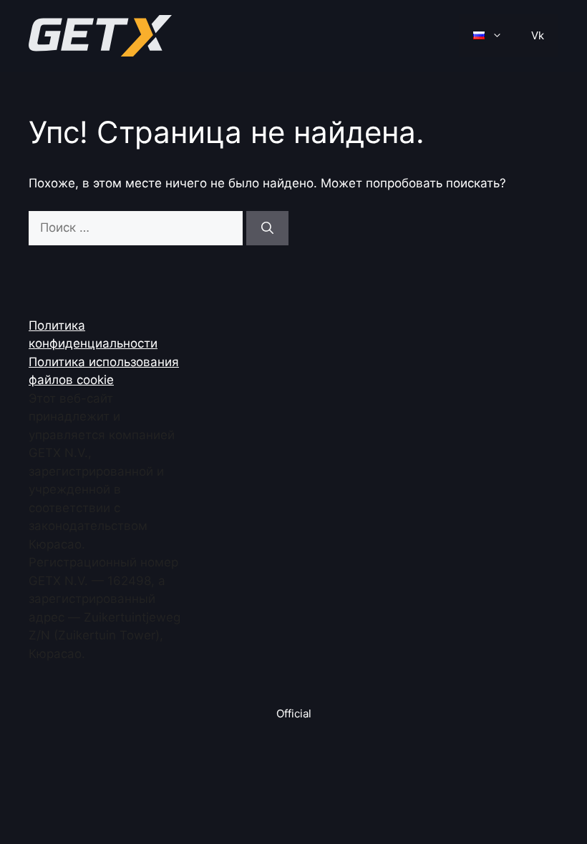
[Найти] (267, 228)
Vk (537, 35)
